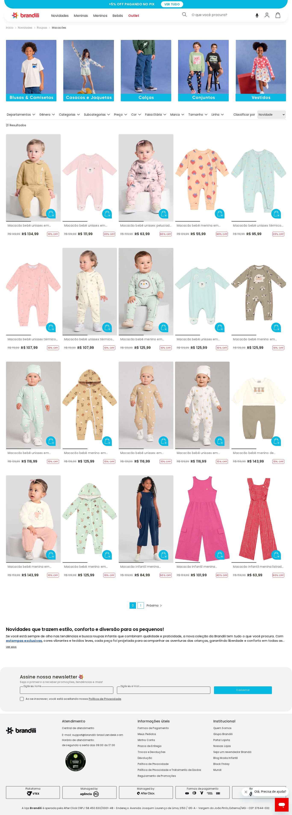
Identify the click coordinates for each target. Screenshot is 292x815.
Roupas (42, 27)
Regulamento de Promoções (157, 776)
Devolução (145, 758)
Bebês (117, 15)
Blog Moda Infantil (225, 758)
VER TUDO (187, 4)
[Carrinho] (278, 15)
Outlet (133, 15)
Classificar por (244, 114)
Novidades (60, 15)
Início (9, 27)
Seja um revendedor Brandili (232, 752)
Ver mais (11, 647)
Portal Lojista (221, 740)
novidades (25, 27)
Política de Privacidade (105, 699)
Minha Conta (146, 740)
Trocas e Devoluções (151, 752)
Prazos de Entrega (150, 746)
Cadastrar (243, 690)
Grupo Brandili (223, 734)
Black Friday (221, 764)
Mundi (217, 770)
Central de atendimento (78, 728)
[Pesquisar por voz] (257, 14)
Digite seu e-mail (130, 686)
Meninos (100, 15)
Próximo (153, 605)
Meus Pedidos (147, 734)
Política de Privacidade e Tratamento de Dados (169, 770)
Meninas (81, 15)
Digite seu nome (32, 686)
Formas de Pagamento (153, 728)
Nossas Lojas (222, 746)
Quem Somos (222, 728)
